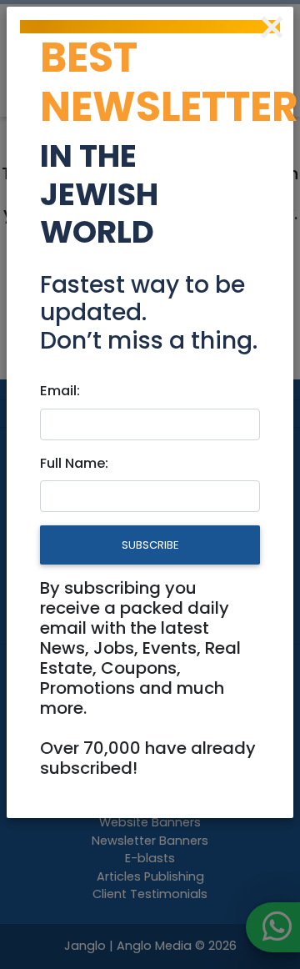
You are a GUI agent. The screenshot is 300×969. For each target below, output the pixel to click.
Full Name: (74, 463)
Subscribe (150, 545)
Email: (60, 390)
